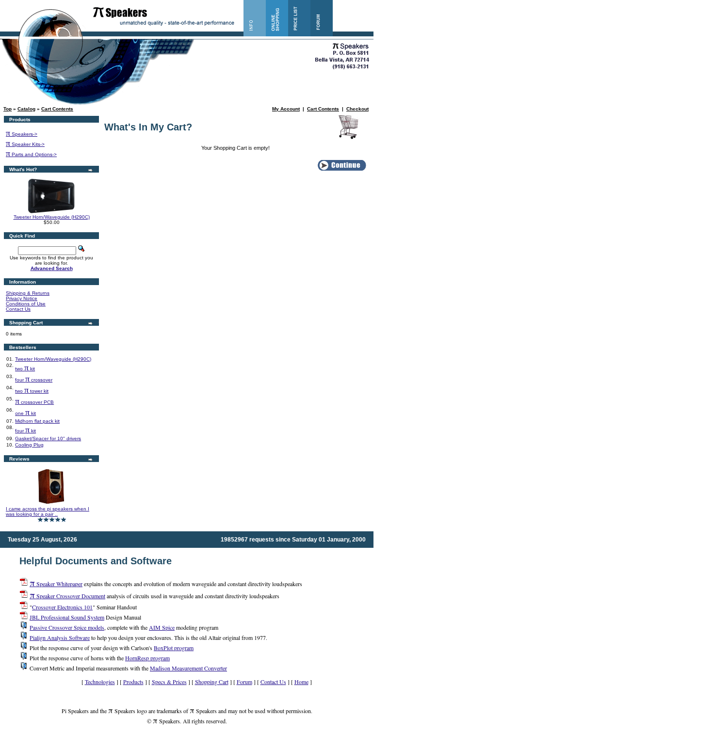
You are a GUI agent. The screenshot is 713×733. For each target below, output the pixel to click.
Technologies (100, 681)
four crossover (33, 379)
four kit (25, 430)
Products (133, 681)
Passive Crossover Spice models (67, 627)
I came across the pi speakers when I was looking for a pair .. (47, 511)
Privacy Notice (21, 298)
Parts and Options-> (31, 154)
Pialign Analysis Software (60, 637)
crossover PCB (34, 402)
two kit (25, 368)
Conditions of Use (26, 303)
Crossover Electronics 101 (62, 607)
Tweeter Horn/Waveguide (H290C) (52, 217)
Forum (244, 681)
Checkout (357, 109)
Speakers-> (21, 134)
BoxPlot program (174, 648)
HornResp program (147, 658)
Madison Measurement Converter (188, 668)
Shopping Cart (211, 681)
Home (301, 681)
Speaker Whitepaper (56, 584)
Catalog (26, 109)
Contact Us (18, 309)
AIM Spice (162, 627)
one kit (25, 413)
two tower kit (32, 391)
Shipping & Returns (27, 293)
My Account (286, 109)
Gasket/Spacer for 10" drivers (48, 438)
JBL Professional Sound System (67, 617)
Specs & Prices (169, 681)
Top (7, 109)
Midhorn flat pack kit (37, 421)
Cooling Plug (29, 444)
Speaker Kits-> (25, 144)
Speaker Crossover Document (67, 596)
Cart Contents (57, 109)
